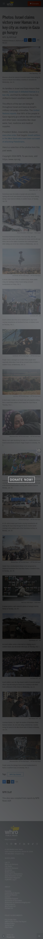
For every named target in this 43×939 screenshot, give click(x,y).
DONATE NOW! (21, 480)
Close (39, 451)
